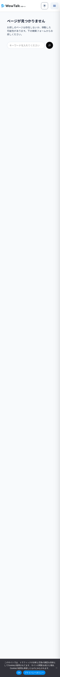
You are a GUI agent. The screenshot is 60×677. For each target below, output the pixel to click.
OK (19, 672)
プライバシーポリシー (34, 672)
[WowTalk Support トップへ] (13, 5)
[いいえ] (56, 667)
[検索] (49, 45)
